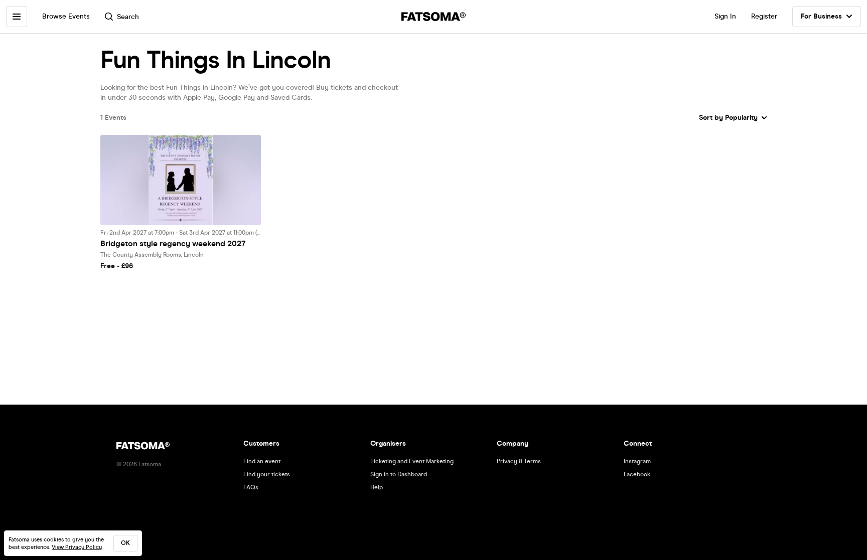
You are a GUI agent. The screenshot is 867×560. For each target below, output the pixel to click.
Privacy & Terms (519, 461)
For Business (821, 16)
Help (376, 487)
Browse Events (66, 16)
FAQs (250, 487)
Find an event (261, 461)
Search (128, 17)
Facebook (637, 474)
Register (764, 16)
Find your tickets (266, 474)
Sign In (725, 16)
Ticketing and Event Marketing (412, 461)
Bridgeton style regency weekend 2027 (172, 243)
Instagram (637, 461)
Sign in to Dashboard (398, 474)
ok (125, 542)
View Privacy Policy (77, 547)
